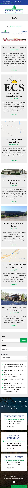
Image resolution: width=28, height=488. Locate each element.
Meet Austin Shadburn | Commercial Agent (14, 371)
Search (3, 337)
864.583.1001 (10, 427)
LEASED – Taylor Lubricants (14, 47)
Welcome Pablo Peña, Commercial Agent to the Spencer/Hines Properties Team (15, 366)
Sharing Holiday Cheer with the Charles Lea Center (13, 384)
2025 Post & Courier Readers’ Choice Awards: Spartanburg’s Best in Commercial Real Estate (14, 389)
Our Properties (22, 486)
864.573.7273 (10, 448)
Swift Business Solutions (18, 478)
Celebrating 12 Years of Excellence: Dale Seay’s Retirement (14, 375)
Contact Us (14, 486)
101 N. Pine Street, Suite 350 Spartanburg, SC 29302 (14, 444)
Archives (3, 345)
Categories (4, 354)
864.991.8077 (10, 468)
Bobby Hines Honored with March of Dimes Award (14, 380)
